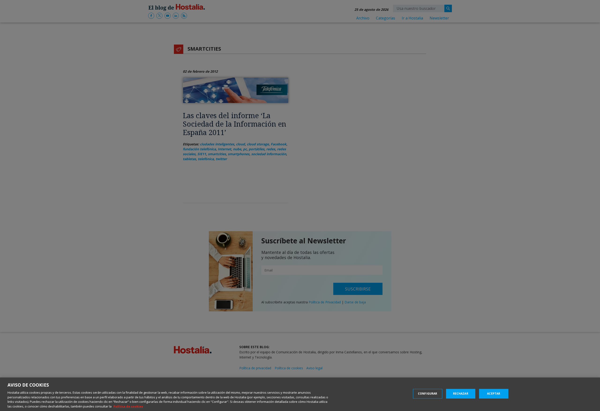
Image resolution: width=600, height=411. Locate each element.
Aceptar (493, 394)
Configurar (427, 394)
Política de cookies (128, 406)
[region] (300, 394)
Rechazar (460, 394)
